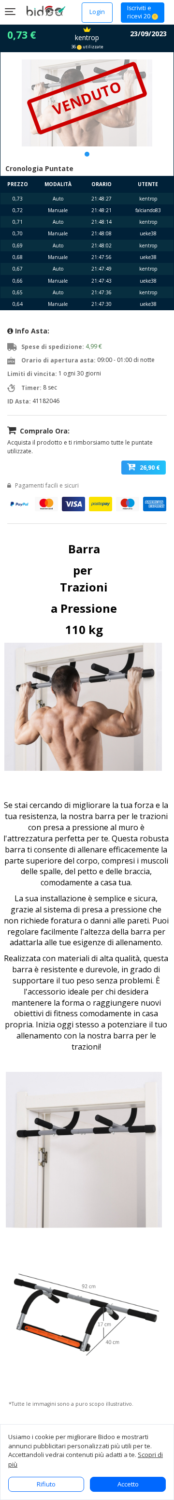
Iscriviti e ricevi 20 (139, 12)
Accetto (128, 1484)
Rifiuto (46, 1484)
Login (97, 12)
